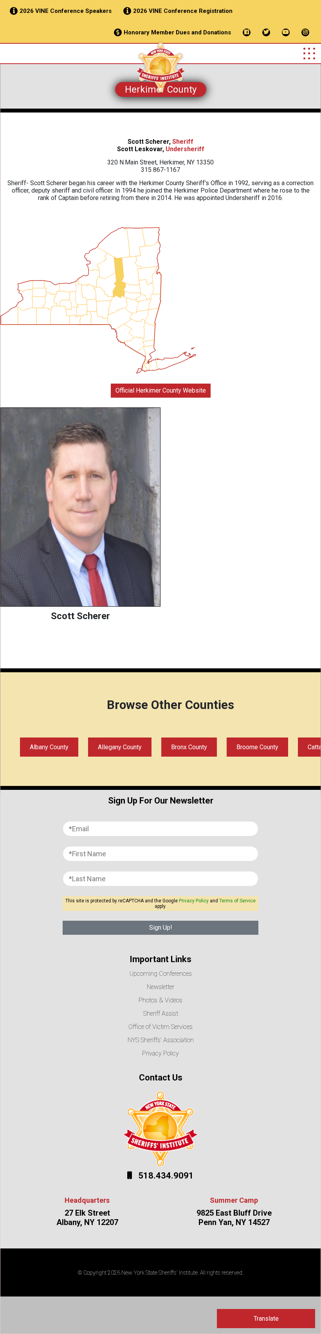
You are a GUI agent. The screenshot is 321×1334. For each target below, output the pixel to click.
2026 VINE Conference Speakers (66, 10)
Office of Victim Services (160, 1026)
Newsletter (160, 987)
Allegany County (120, 747)
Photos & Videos (160, 1000)
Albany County (49, 747)
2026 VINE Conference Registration (183, 10)
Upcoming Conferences (161, 973)
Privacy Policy (194, 901)
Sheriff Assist (160, 1013)
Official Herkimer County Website (160, 390)
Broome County (257, 747)
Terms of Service (237, 901)
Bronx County (189, 747)
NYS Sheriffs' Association (161, 1040)
